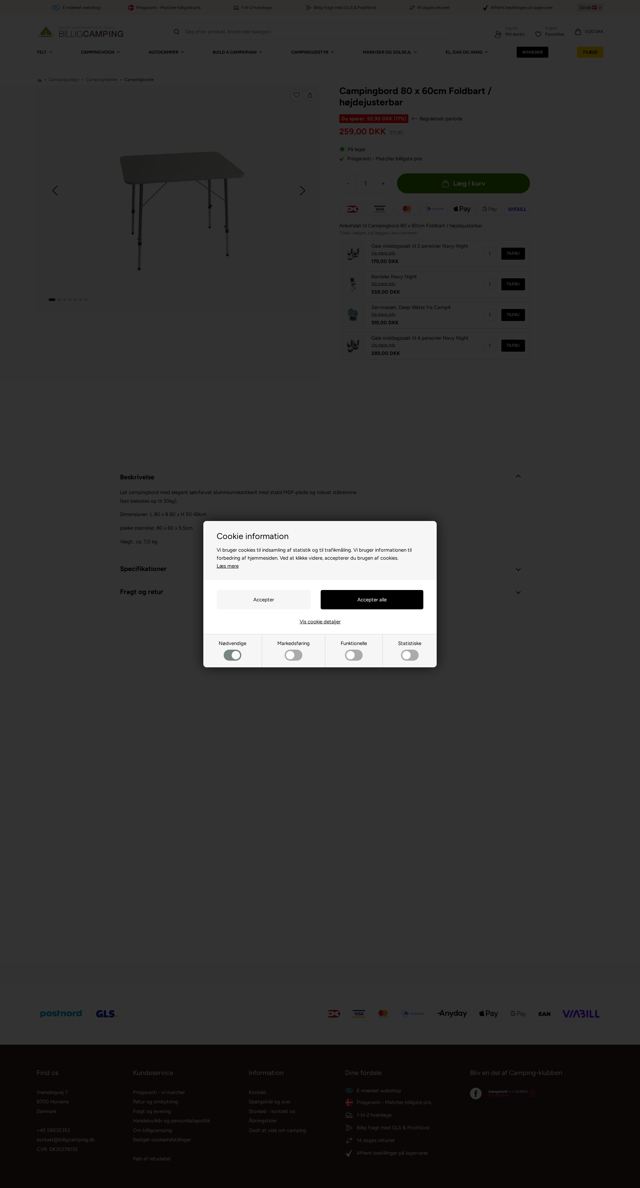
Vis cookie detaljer (320, 622)
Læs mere (228, 566)
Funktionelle (354, 643)
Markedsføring (293, 643)
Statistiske (409, 643)
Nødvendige (232, 643)
